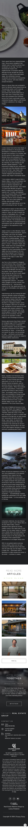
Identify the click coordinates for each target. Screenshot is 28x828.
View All (14, 660)
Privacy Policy (20, 816)
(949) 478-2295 (8, 730)
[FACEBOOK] (10, 798)
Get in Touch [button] (14, 703)
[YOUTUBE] (17, 798)
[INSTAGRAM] (14, 798)
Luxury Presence (14, 808)
